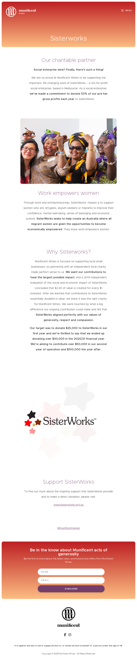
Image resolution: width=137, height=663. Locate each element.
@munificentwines (68, 528)
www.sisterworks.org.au (69, 505)
